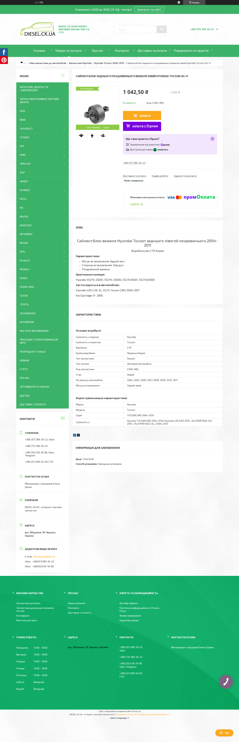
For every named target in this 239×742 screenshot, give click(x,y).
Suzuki (24, 295)
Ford (23, 154)
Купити (145, 115)
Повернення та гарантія (191, 50)
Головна (39, 50)
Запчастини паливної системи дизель (39, 100)
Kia (21, 207)
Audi (22, 110)
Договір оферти (129, 603)
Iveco (23, 198)
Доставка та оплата (152, 50)
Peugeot (25, 260)
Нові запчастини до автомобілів (48, 63)
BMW (23, 119)
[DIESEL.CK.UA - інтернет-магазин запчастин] (37, 34)
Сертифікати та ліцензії (35, 386)
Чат (227, 732)
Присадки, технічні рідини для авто (39, 341)
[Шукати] (162, 29)
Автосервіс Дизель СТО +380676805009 (34, 89)
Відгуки (24, 395)
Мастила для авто (26, 620)
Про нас (97, 50)
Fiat (22, 146)
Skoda (23, 278)
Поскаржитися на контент (128, 714)
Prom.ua (136, 711)
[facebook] (74, 435)
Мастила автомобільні (34, 330)
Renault (25, 269)
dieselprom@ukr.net (44, 556)
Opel (22, 251)
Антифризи (27, 322)
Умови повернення (130, 615)
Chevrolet (26, 128)
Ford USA (25, 163)
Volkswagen (27, 313)
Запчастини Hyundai (80, 63)
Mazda (24, 216)
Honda (24, 181)
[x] (78, 435)
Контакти (122, 50)
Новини (24, 360)
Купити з (139, 126)
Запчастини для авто (28, 603)
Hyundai (25, 190)
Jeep (22, 172)
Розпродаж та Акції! (33, 351)
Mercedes (26, 225)
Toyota (24, 304)
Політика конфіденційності (156, 714)
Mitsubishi (26, 234)
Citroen (24, 137)
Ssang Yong (27, 286)
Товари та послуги (68, 50)
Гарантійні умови (129, 620)
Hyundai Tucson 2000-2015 (109, 63)
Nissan (24, 242)
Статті (24, 369)
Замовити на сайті (149, 9)
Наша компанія (76, 603)
